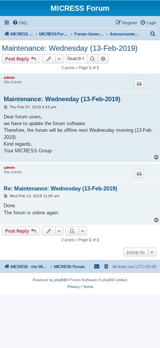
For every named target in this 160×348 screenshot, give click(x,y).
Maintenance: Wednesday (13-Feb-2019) (70, 48)
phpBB (60, 280)
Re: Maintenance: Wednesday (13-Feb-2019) (60, 188)
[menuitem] (19, 22)
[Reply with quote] (139, 83)
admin (9, 77)
